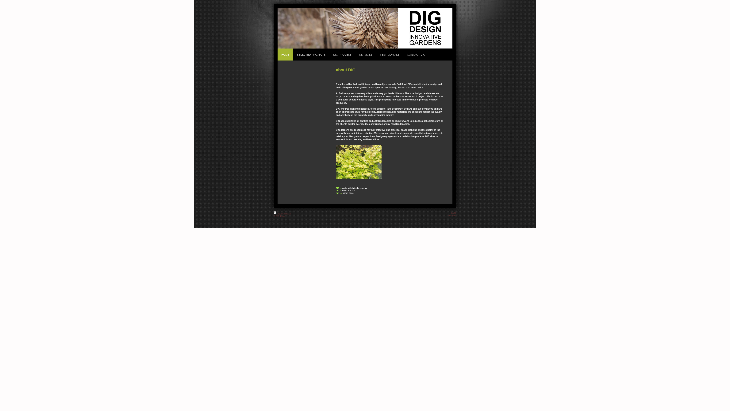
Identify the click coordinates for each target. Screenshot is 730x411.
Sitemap (287, 213)
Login (453, 213)
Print (279, 213)
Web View (452, 215)
